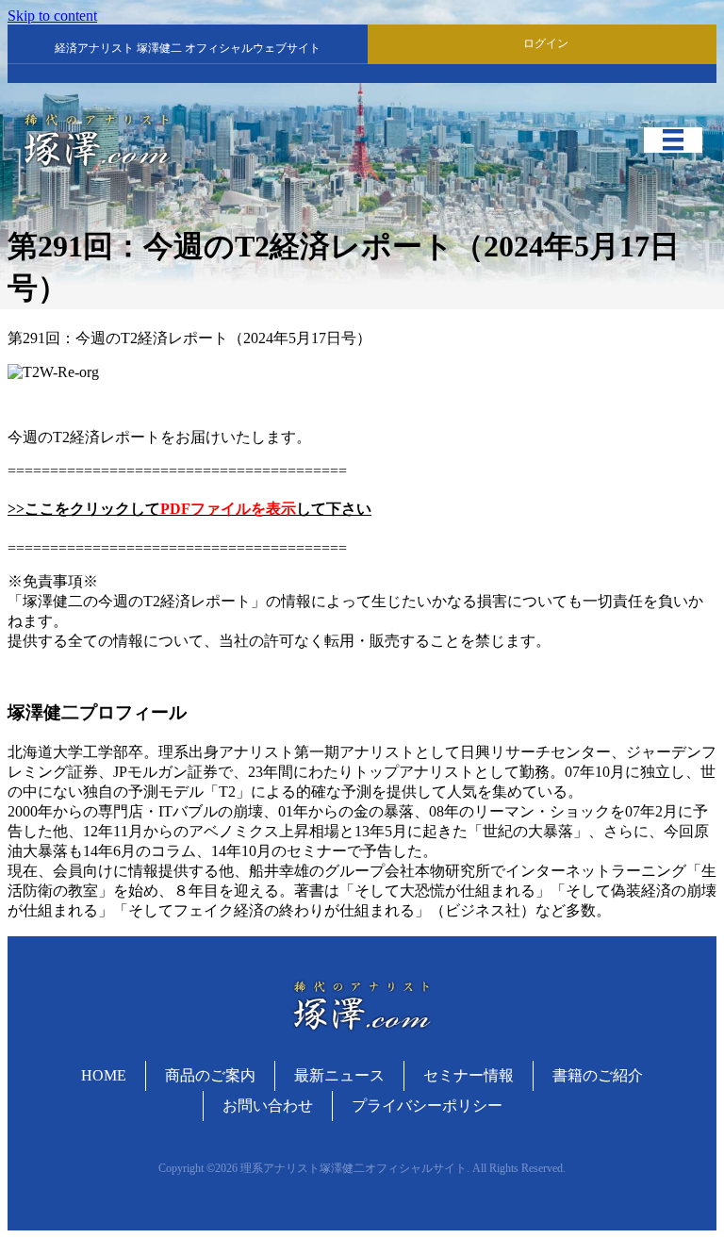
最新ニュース (339, 1075)
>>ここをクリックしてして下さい (189, 509)
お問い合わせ (267, 1106)
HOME (103, 1075)
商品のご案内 (210, 1075)
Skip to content (52, 16)
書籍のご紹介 (597, 1075)
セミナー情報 (468, 1075)
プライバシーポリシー (427, 1106)
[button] (542, 44)
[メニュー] (673, 139)
